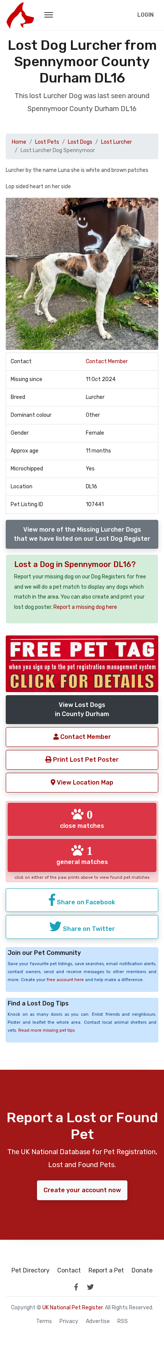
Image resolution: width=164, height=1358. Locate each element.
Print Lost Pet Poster (85, 759)
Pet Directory (30, 1270)
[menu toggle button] (48, 15)
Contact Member (107, 361)
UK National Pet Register (72, 1307)
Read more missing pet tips (46, 1030)
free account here (65, 979)
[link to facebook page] (76, 1287)
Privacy (68, 1321)
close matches (82, 818)
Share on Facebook (85, 902)
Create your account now (82, 1190)
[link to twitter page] (90, 1287)
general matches (82, 855)
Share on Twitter (88, 928)
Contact (69, 1270)
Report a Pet (106, 1270)
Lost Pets (47, 142)
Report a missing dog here (85, 607)
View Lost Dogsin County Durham (82, 709)
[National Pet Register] (20, 15)
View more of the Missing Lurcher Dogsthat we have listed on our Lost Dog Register (82, 534)
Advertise (98, 1321)
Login (145, 15)
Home (19, 142)
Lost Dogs (80, 142)
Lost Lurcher (116, 142)
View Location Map (84, 782)
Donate (142, 1270)
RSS (122, 1321)
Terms (44, 1321)
